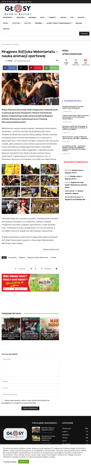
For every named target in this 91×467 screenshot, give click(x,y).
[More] (56, 268)
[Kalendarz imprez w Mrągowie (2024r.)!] (36, 430)
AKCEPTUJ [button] (24, 461)
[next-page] (6, 344)
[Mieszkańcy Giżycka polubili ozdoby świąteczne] (36, 438)
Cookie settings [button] (10, 462)
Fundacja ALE (12, 257)
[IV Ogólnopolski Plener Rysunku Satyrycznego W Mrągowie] (11, 328)
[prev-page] (3, 344)
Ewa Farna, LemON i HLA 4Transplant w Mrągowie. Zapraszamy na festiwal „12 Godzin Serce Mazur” (30, 336)
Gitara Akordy (69, 191)
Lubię (66, 60)
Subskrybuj (85, 60)
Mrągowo (16, 44)
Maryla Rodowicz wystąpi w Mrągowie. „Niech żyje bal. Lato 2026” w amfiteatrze (49, 336)
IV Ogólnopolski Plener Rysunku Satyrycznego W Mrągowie (11, 336)
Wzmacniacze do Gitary (73, 197)
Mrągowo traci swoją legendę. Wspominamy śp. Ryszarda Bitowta (76, 184)
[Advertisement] (76, 82)
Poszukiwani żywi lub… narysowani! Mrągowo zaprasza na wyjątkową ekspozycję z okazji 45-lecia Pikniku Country (74, 148)
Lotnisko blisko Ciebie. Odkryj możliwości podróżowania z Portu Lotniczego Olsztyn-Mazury (75, 117)
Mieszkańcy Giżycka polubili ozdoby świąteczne (48, 438)
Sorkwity (53, 257)
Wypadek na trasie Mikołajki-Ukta (75, 199)
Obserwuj (76, 60)
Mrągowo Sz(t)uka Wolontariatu (37, 257)
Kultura (11, 333)
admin (10, 61)
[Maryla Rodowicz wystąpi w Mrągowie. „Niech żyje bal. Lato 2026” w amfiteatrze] (49, 328)
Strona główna (6, 44)
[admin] (3, 60)
